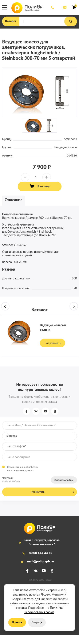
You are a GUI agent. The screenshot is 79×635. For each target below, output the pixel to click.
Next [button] (74, 306)
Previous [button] (5, 306)
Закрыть (37, 622)
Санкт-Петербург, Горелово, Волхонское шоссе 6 (42, 542)
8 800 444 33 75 (52, 7)
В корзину (43, 186)
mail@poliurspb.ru (64, 7)
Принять (17, 622)
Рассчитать (37, 492)
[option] (39, 92)
